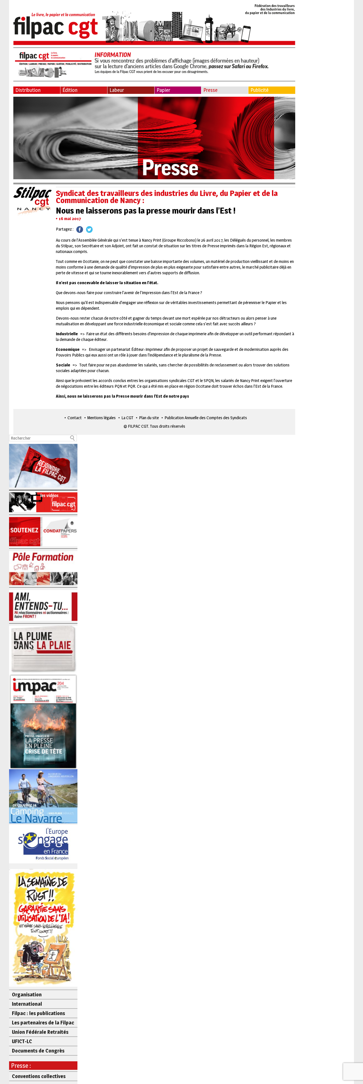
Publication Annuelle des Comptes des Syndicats (205, 417)
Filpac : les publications (38, 1013)
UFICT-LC (22, 1041)
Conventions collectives (39, 1076)
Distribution (28, 90)
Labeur (116, 90)
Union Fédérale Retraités (40, 1032)
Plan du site (149, 417)
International (27, 1004)
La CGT (127, 417)
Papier (163, 90)
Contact (74, 417)
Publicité (259, 90)
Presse (210, 90)
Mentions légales (101, 417)
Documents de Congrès (38, 1051)
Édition (69, 90)
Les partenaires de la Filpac (43, 1023)
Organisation (27, 994)
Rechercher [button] (72, 438)
